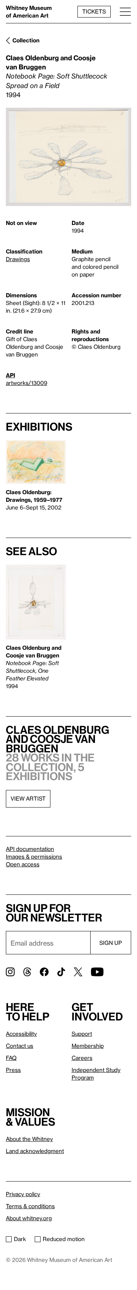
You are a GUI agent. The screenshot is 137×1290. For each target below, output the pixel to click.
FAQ (11, 1057)
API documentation (30, 849)
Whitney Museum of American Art (29, 11)
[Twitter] (78, 972)
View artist (28, 798)
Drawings (18, 259)
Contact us (19, 1045)
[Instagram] (10, 972)
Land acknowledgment (35, 1151)
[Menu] (125, 11)
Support (82, 1033)
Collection (25, 40)
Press (13, 1069)
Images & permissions (34, 856)
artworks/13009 (26, 382)
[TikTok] (61, 972)
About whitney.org (29, 1218)
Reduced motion (64, 1239)
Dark (20, 1239)
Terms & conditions (30, 1206)
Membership (88, 1045)
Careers (82, 1057)
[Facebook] (44, 972)
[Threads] (27, 972)
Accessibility (21, 1033)
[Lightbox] (68, 157)
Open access (22, 864)
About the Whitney (29, 1139)
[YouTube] (97, 972)
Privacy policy (23, 1194)
